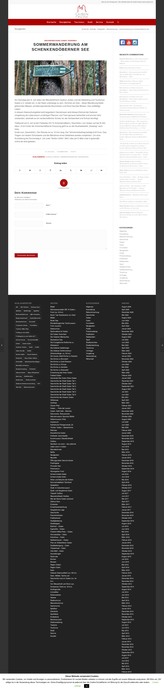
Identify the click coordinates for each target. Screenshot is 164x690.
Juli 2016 (125, 526)
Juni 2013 (125, 627)
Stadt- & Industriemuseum (60, 488)
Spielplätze (54, 485)
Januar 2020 (126, 433)
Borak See (54, 320)
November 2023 (127, 331)
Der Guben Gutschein (58, 334)
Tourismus (79, 22)
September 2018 (128, 468)
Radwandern (124, 261)
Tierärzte (53, 625)
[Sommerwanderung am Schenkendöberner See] (61, 77)
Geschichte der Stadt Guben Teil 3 (63, 386)
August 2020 (126, 419)
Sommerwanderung (68, 157)
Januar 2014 (126, 608)
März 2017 (126, 504)
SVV (38, 383)
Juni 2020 (125, 424)
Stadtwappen (55, 523)
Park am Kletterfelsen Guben (61, 542)
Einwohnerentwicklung (58, 507)
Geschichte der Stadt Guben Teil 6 (63, 394)
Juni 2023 (125, 342)
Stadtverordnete (31, 380)
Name (48, 205)
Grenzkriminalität (33, 340)
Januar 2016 (126, 542)
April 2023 (125, 348)
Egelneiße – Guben (57, 529)
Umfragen (123, 275)
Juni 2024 (125, 320)
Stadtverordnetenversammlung (25, 383)
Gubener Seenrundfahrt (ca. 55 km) (63, 573)
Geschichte (124, 239)
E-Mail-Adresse (51, 214)
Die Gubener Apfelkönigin (59, 348)
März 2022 (126, 372)
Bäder (52, 306)
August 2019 (126, 444)
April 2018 (125, 482)
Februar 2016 (126, 540)
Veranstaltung (125, 280)
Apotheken (54, 614)
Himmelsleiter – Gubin (126, 77)
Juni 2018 (125, 477)
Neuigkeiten (65, 22)
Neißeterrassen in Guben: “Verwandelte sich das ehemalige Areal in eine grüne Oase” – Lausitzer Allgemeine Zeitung (134, 154)
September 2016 (128, 521)
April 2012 (125, 666)
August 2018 (126, 471)
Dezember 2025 (127, 312)
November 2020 (127, 413)
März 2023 (126, 350)
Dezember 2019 (127, 435)
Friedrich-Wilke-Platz (22, 329)
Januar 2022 (126, 378)
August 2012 (126, 655)
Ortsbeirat (32, 369)
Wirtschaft (123, 283)
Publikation (124, 258)
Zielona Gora (55, 501)
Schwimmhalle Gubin (58, 477)
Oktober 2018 (127, 466)
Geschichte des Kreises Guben (62, 397)
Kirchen (53, 559)
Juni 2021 (125, 394)
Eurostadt (32, 322)
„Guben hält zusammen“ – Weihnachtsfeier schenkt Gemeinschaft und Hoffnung (134, 61)
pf (75, 151)
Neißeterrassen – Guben (140, 157)
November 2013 (127, 614)
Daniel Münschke (35, 318)
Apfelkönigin (27, 311)
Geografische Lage (57, 510)
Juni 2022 (125, 364)
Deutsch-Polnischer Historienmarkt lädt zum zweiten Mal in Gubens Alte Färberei (133, 215)
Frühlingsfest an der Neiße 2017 (26, 336)
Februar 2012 (126, 671)
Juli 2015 (125, 559)
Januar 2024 (126, 328)
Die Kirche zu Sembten (59, 367)
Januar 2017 (126, 510)
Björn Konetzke (35, 314)
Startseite (51, 22)
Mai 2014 (125, 597)
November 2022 (127, 359)
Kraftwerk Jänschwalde (59, 435)
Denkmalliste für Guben (59, 331)
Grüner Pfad (142, 148)
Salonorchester (20, 372)
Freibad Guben (55, 375)
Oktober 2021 (127, 383)
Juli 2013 (125, 625)
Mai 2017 (125, 499)
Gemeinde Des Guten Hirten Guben (63, 378)
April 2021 (125, 400)
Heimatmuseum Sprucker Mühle (62, 416)
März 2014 (126, 603)
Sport (122, 264)
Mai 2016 (125, 531)
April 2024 (125, 326)
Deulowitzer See (56, 339)
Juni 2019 (125, 446)
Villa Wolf (18, 387)
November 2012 (127, 647)
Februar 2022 (126, 375)
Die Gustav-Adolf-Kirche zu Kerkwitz (64, 356)
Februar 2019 (126, 455)
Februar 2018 (126, 485)
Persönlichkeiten (56, 515)
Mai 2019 (125, 449)
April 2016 (125, 534)
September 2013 (128, 619)
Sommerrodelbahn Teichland (60, 482)
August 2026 (126, 306)
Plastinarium (55, 468)
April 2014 (125, 600)
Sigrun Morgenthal (33, 372)
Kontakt (110, 22)
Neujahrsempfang (21, 369)
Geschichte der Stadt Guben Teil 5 (63, 391)
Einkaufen (54, 504)
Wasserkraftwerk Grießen (59, 496)
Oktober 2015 (127, 551)
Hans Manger (124, 201)
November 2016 (127, 515)
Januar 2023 (126, 356)
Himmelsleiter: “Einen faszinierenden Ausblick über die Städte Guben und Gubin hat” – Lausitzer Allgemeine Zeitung (133, 134)
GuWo (37, 347)
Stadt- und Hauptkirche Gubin (61, 490)
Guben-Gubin (26, 343)
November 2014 (127, 581)
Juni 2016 (125, 529)
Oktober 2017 (127, 488)
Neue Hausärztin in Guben (133, 68)
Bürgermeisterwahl (21, 318)
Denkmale (54, 556)
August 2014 (126, 589)
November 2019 (127, 438)
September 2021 (128, 386)
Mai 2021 (125, 397)
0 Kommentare (62, 151)
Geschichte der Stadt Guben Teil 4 (63, 389)
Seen (52, 570)
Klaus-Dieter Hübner (30, 358)
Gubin (122, 245)
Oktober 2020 (127, 416)
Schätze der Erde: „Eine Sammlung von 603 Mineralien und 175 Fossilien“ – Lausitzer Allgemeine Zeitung (133, 188)
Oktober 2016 (127, 518)
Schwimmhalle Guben (58, 474)
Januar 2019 (126, 457)
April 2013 (125, 633)
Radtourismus (55, 600)
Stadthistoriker (28, 376)
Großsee (53, 402)
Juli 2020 (125, 422)
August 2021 (126, 389)
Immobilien (124, 247)
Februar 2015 (126, 573)
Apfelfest (18, 311)
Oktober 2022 (127, 361)
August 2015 (126, 556)
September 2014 (128, 586)
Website (48, 223)
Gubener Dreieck (21, 347)
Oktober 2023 (127, 334)
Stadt (90, 22)
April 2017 (125, 501)
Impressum (54, 422)
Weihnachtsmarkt (29, 387)
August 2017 (126, 490)
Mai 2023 (125, 345)
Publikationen (55, 518)
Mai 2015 (125, 564)
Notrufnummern (56, 619)
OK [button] (87, 686)
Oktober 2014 (127, 584)
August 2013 (126, 622)
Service (99, 22)
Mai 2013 (125, 630)
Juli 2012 (125, 658)
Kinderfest (19, 358)
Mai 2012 (125, 663)
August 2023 (126, 337)
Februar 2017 (126, 507)
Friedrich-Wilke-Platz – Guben (61, 531)
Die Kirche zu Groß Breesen (60, 361)
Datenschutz (55, 328)
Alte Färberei (24, 307)
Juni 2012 (125, 660)
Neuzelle (53, 457)
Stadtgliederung (56, 521)
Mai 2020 (125, 427)
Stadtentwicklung (126, 269)
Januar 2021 (126, 408)
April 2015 (125, 567)
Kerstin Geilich (20, 354)
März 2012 (126, 669)
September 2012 (128, 652)
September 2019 (128, 441)
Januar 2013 (126, 641)
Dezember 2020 (127, 411)
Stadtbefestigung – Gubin (59, 545)
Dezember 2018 (127, 460)
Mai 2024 (125, 323)
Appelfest (36, 311)
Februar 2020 (126, 430)
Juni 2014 (125, 595)
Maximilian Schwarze (22, 365)
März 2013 (126, 636)
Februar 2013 (126, 638)
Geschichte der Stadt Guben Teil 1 (63, 381)
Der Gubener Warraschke (59, 337)
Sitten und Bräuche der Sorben (61, 479)
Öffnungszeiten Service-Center (61, 460)
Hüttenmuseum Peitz (139, 190)
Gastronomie (55, 606)
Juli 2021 (125, 391)
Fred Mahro (33, 325)
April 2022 (125, 370)
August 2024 (126, 317)
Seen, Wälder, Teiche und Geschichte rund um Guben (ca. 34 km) (63, 578)
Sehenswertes (55, 595)
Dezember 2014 (127, 578)
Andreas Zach (35, 307)
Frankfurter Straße (21, 325)
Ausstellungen (55, 553)
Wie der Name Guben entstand (61, 499)
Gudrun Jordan (52, 157)
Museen (53, 562)
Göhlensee (54, 400)
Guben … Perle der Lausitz (60, 408)
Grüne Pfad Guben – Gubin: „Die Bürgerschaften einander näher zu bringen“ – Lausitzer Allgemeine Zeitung (134, 179)
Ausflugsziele (55, 589)
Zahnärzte (54, 611)
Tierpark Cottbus (56, 493)
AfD (17, 307)
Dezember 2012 (127, 644)
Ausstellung (124, 234)
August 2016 (126, 523)
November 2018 (127, 463)
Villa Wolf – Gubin (57, 551)
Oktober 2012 (127, 649)
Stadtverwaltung (56, 622)
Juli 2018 (125, 474)
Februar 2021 (126, 405)
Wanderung (83, 157)
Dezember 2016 (127, 512)
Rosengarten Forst (57, 471)
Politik (122, 253)
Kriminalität (19, 362)
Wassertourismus (56, 603)
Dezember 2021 (127, 381)
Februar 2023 (126, 353)
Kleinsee (53, 430)
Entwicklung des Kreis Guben (61, 372)
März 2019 (126, 452)
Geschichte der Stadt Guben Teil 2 (63, 383)
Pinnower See (55, 466)
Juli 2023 (125, 339)
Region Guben (55, 564)
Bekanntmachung (112, 29)
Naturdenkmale (55, 449)
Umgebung (123, 278)
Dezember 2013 (127, 611)
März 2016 (126, 537)
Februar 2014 (126, 606)
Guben (64, 40)
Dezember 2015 (127, 545)
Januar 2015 (126, 575)
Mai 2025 (125, 315)
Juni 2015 (125, 562)
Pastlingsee (54, 463)
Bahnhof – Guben (56, 526)
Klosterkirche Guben (57, 433)
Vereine (53, 597)
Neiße (52, 452)
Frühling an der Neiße (22, 332)
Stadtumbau (19, 380)
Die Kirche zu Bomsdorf (59, 359)
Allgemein (123, 231)
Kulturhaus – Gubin (57, 537)
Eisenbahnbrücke (21, 322)
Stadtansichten (125, 267)
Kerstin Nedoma (32, 354)
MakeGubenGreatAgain (32, 362)
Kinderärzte (54, 617)
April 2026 (125, 309)
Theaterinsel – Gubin (58, 548)
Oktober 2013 (127, 617)
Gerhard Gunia (20, 340)
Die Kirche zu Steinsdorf (59, 370)
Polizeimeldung (125, 256)
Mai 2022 (125, 367)
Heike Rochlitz (20, 351)
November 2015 (127, 548)
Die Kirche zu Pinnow (58, 364)
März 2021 (126, 402)
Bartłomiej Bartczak (22, 314)
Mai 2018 (125, 479)
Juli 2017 (125, 493)
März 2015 (126, 570)
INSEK (29, 351)
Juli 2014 (125, 592)
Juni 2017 (125, 496)
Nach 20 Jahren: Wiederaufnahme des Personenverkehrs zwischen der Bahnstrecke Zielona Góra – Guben (134, 163)
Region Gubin (55, 567)
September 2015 (128, 553)
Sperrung (19, 376)
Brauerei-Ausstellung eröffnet (138, 201)
